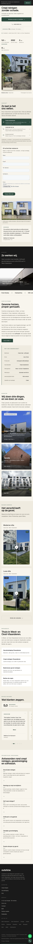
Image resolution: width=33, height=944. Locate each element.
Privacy (3, 941)
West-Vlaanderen (5, 921)
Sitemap (7, 941)
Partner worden (5, 911)
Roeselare (15, 924)
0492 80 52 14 (17, 24)
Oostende (9, 924)
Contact (4, 906)
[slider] (16, 547)
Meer (14, 730)
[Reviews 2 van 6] (14, 743)
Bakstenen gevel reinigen (11, 668)
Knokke (27, 921)
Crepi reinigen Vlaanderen (11, 659)
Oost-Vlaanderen (15, 921)
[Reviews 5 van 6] (19, 743)
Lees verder (7, 340)
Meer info (8, 3)
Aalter (7, 927)
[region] (16, 726)
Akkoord (28, 2)
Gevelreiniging (5, 890)
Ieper (20, 924)
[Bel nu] (30, 941)
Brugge (22, 921)
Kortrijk (3, 924)
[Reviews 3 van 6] (15, 743)
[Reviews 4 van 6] (17, 743)
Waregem (25, 924)
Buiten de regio (8, 678)
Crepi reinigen (5, 888)
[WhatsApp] (30, 936)
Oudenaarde (13, 927)
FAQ (3, 893)
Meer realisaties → (27, 283)
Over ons (4, 903)
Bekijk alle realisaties (16, 618)
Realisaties (4, 914)
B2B (3, 908)
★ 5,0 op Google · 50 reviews (9, 900)
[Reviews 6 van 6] (21, 743)
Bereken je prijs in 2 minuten (16, 19)
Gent (3, 927)
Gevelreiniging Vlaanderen (12, 650)
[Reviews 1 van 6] (12, 743)
